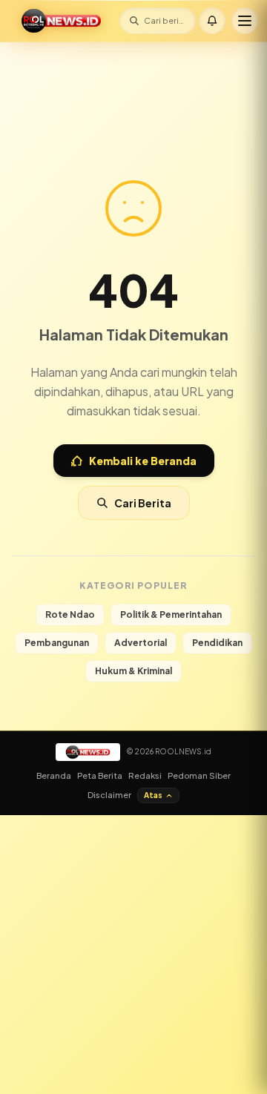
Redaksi (145, 775)
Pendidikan (217, 642)
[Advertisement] (133, 85)
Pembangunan (56, 642)
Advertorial (140, 642)
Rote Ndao (70, 614)
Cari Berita (142, 503)
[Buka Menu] (244, 20)
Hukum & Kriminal (133, 670)
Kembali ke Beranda (143, 460)
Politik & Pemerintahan (171, 614)
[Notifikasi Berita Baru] (212, 20)
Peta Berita (99, 775)
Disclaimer (109, 795)
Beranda (53, 775)
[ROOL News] (61, 20)
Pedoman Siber (199, 775)
